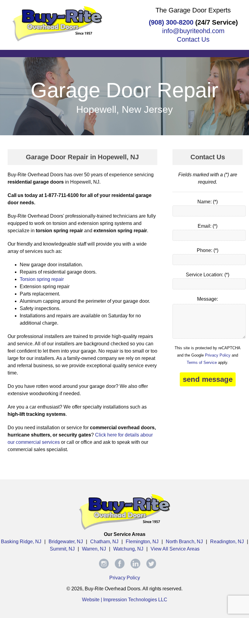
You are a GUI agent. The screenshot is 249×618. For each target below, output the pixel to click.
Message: (207, 299)
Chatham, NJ (104, 541)
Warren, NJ (94, 548)
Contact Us (193, 39)
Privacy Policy (217, 355)
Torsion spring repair (42, 279)
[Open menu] (124, 53)
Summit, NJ (62, 548)
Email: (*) (207, 226)
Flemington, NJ (142, 541)
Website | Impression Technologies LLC (124, 599)
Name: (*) (207, 201)
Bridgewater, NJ (66, 541)
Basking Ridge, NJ (21, 541)
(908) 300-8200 (171, 22)
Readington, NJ (227, 541)
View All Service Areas (175, 548)
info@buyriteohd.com (193, 31)
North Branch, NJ (184, 541)
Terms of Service (202, 362)
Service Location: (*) (207, 274)
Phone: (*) (207, 250)
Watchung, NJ (128, 548)
